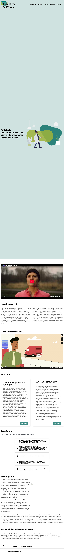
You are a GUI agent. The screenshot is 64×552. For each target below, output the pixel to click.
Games (52, 4)
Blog (46, 4)
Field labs (32, 4)
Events (59, 4)
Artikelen (40, 4)
